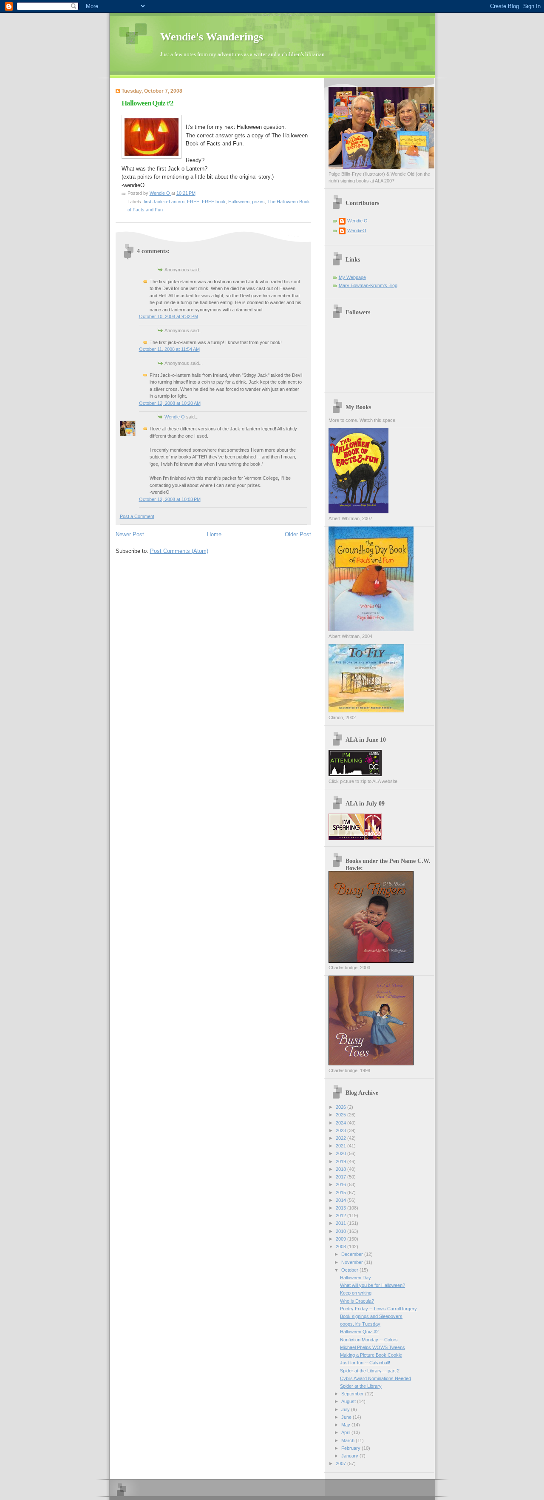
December (352, 1254)
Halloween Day (355, 1277)
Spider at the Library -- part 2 (370, 1370)
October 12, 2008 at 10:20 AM (170, 403)
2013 (341, 1207)
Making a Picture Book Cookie (371, 1355)
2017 (341, 1176)
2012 (341, 1215)
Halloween (238, 201)
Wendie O (174, 416)
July (346, 1409)
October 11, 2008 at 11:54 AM (169, 349)
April (346, 1432)
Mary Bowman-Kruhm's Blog (368, 285)
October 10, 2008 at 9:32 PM (168, 316)
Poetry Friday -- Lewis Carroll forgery (378, 1308)
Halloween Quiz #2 (359, 1331)
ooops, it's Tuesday (360, 1323)
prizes (258, 201)
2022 (341, 1138)
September (353, 1393)
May (346, 1424)
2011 (341, 1223)
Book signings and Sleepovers (371, 1316)
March (348, 1440)
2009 (341, 1238)
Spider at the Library (361, 1386)
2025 (341, 1114)
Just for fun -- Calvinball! (365, 1362)
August (349, 1401)
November (352, 1262)
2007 (341, 1463)
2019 (341, 1161)
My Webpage (352, 277)
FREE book (214, 201)
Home (214, 534)
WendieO (356, 230)
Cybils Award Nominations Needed (375, 1378)
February (351, 1448)
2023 (341, 1130)
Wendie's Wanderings (211, 37)
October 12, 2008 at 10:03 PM (170, 499)
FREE (193, 201)
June (347, 1417)
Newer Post (130, 534)
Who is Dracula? (357, 1301)
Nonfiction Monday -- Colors (369, 1339)
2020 (341, 1153)
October (350, 1269)
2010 (341, 1231)
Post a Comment (137, 516)
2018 (341, 1169)
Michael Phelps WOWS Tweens (372, 1347)
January (350, 1455)
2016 (341, 1184)
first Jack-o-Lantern (164, 201)
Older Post (298, 534)
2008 (341, 1246)
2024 (341, 1122)
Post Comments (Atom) (179, 551)
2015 (341, 1192)
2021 (341, 1145)
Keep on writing (355, 1292)
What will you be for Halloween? (372, 1285)
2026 (341, 1107)
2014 (341, 1200)
